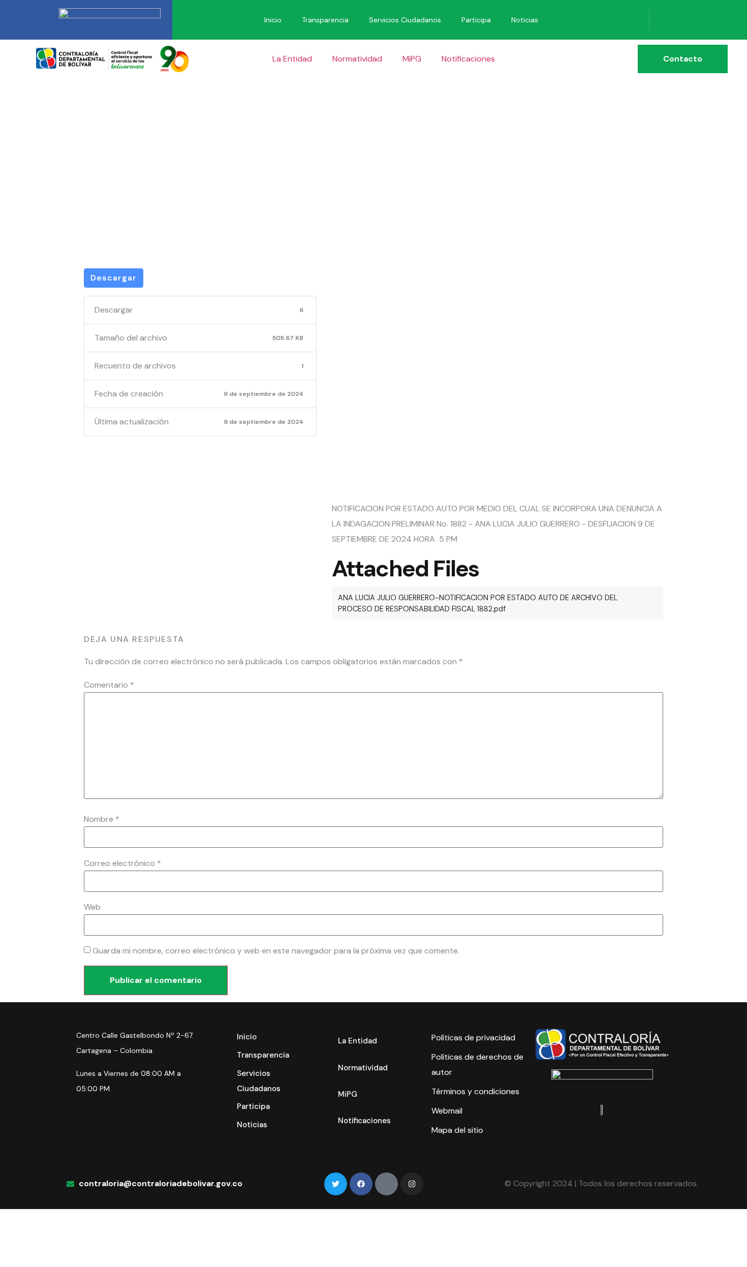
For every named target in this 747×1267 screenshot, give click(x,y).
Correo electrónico (122, 863)
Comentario (109, 685)
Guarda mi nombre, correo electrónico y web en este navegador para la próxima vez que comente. (275, 951)
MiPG (411, 58)
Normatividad (357, 58)
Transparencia (325, 19)
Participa (476, 19)
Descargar (113, 277)
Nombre (101, 819)
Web (92, 907)
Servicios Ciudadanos (405, 19)
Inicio (273, 19)
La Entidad (292, 58)
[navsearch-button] (664, 20)
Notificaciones (468, 58)
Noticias (524, 19)
